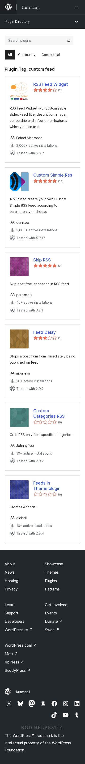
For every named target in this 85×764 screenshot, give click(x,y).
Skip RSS (42, 259)
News (10, 572)
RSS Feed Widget (50, 84)
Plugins (51, 580)
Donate (54, 621)
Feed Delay (44, 332)
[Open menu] (77, 7)
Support (11, 613)
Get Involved (56, 604)
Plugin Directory (17, 21)
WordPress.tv (19, 629)
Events (51, 613)
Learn (9, 604)
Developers (14, 621)
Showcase (54, 564)
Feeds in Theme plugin (46, 485)
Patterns (52, 589)
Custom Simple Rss (52, 175)
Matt (11, 653)
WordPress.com (21, 645)
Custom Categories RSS (49, 413)
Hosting (11, 580)
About (10, 564)
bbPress (14, 662)
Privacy (11, 589)
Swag (52, 629)
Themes (52, 572)
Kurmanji (23, 692)
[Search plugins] (68, 40)
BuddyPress (17, 670)
